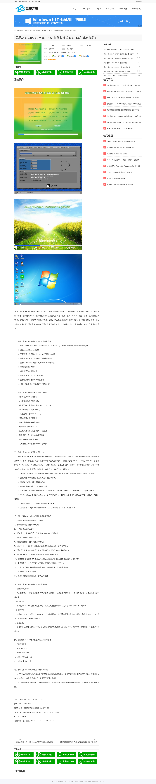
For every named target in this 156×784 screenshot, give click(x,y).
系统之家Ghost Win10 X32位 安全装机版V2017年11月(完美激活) (118, 50)
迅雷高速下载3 (68, 755)
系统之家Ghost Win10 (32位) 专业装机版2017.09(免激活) (122, 122)
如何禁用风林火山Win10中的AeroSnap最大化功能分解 (122, 166)
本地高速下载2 (89, 72)
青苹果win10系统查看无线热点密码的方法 (119, 147)
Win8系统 (123, 9)
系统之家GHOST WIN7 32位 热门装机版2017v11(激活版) (116, 72)
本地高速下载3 (68, 761)
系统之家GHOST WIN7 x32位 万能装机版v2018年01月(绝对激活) (78, 742)
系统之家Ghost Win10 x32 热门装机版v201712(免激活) (115, 76)
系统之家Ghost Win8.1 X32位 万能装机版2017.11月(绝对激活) (121, 128)
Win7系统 (110, 9)
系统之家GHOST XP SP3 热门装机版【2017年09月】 (122, 97)
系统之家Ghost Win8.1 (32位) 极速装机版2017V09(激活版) (122, 91)
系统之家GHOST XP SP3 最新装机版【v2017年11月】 (118, 54)
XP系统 (98, 9)
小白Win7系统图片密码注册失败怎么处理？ (119, 141)
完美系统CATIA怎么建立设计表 (116, 154)
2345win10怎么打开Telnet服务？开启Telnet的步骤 (121, 160)
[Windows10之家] (78, 21)
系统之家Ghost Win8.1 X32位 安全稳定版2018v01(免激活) (116, 67)
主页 (26, 30)
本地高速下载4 (89, 761)
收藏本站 (139, 1)
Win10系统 (136, 9)
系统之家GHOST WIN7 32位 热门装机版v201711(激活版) (34, 742)
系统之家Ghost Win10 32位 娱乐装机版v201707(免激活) (122, 104)
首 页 (75, 9)
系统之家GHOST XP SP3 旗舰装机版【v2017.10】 (115, 63)
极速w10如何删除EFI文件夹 (114, 178)
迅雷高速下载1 (25, 72)
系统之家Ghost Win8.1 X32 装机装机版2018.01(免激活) (121, 85)
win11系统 (86, 9)
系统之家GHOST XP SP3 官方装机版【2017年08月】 (118, 59)
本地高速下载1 (47, 72)
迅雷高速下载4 (89, 755)
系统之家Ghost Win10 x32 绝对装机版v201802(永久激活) (122, 116)
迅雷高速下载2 (68, 72)
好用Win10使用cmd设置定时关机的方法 (118, 172)
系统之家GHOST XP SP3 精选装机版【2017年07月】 (122, 110)
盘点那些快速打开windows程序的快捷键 (118, 184)
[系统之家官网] (30, 8)
